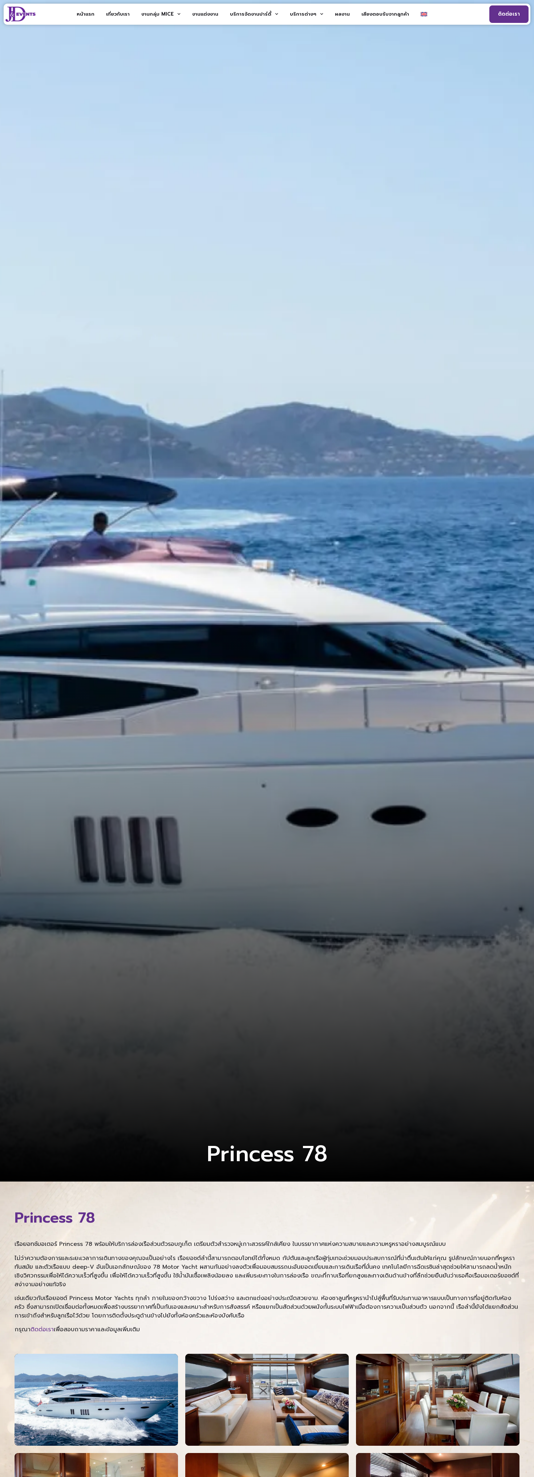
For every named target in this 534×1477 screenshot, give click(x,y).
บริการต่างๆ (303, 14)
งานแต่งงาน (205, 14)
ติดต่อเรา (42, 1329)
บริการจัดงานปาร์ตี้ (250, 14)
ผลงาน (342, 14)
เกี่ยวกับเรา (118, 14)
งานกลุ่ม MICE (157, 14)
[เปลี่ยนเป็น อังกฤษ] (424, 14)
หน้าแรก (85, 14)
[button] (96, 1400)
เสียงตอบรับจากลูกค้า (385, 14)
